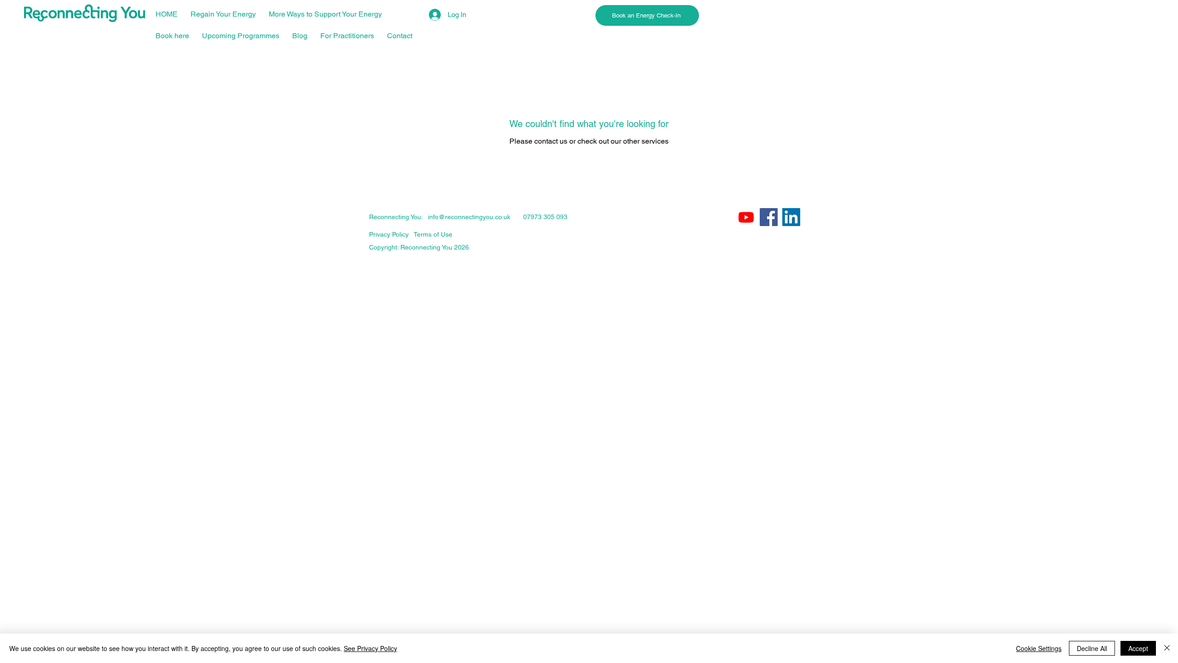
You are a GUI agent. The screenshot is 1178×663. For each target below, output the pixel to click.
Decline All (1092, 648)
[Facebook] (769, 217)
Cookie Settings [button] (1039, 648)
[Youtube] (746, 217)
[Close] (1166, 648)
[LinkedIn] (791, 217)
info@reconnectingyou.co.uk (469, 217)
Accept (1138, 648)
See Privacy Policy (370, 648)
